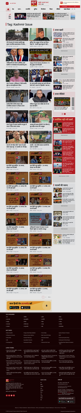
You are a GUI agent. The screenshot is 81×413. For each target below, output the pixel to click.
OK (75, 6)
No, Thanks (64, 6)
